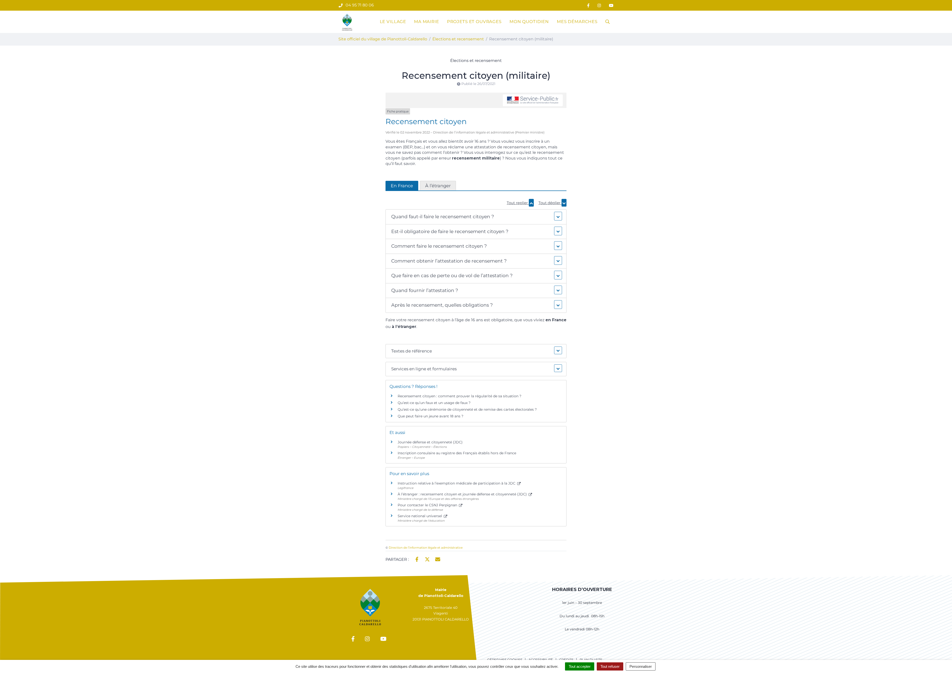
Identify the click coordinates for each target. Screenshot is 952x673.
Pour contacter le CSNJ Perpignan (428, 505)
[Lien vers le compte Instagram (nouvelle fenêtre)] (599, 5)
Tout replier (518, 202)
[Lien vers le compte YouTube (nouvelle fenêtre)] (611, 5)
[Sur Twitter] (427, 559)
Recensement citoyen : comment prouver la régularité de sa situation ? (459, 396)
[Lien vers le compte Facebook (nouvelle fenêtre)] (588, 5)
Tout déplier (550, 202)
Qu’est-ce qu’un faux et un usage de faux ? (434, 403)
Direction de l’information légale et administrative (426, 547)
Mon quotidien (529, 21)
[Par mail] (438, 559)
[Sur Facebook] (417, 559)
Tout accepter (580, 666)
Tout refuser (610, 666)
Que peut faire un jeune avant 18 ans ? (430, 416)
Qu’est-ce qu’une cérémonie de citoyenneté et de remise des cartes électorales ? (467, 409)
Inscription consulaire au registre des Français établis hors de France (457, 453)
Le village (393, 21)
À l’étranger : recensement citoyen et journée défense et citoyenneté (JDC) (463, 494)
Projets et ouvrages (474, 21)
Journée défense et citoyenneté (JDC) (430, 442)
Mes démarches (577, 21)
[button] (475, 217)
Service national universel (420, 516)
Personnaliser (640, 666)
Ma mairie (426, 21)
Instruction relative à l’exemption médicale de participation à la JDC (457, 483)
